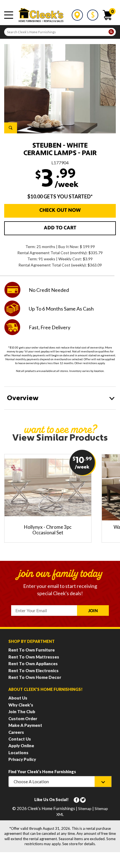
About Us (17, 697)
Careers (16, 732)
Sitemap (85, 808)
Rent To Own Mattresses (33, 656)
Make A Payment (25, 725)
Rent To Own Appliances (33, 663)
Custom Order (22, 718)
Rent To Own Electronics (33, 670)
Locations (18, 752)
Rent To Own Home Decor (34, 677)
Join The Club (21, 711)
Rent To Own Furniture (31, 649)
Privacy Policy (22, 759)
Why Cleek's (20, 704)
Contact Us (19, 738)
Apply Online (21, 745)
